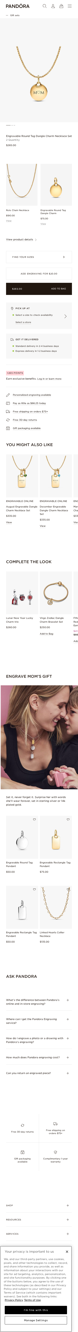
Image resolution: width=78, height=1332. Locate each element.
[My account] (53, 6)
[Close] (67, 1252)
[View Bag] (61, 6)
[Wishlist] (34, 820)
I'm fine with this (36, 1310)
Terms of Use (32, 1300)
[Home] (18, 6)
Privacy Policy (14, 1300)
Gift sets (15, 15)
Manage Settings (36, 1320)
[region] (36, 1289)
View (9, 221)
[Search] (45, 6)
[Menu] (70, 6)
